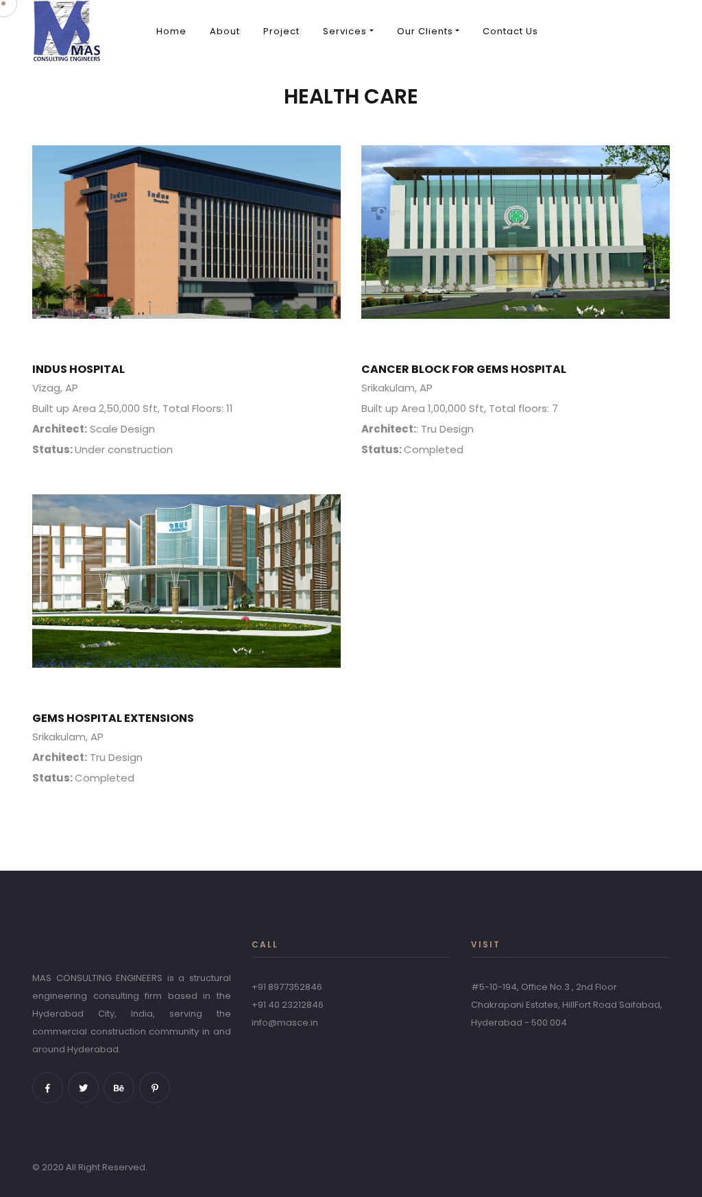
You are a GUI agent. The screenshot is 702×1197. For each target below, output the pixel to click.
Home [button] (171, 31)
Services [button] (345, 31)
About (225, 31)
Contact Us (510, 31)
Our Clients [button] (425, 31)
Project (281, 31)
